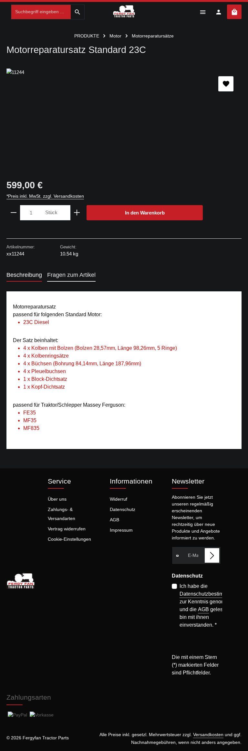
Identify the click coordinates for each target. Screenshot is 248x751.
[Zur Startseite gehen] (124, 11)
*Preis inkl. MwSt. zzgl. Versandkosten (45, 196)
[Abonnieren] (212, 555)
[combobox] (41, 12)
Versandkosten (208, 734)
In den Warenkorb (145, 212)
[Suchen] (78, 12)
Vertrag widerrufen (67, 528)
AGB (114, 519)
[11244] (123, 116)
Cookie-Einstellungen (69, 539)
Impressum (121, 530)
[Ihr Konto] (218, 12)
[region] (124, 116)
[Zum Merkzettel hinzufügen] (225, 83)
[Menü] (202, 12)
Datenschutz (122, 509)
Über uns (57, 499)
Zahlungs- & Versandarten (61, 514)
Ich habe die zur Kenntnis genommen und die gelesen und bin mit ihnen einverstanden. (211, 605)
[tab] (24, 275)
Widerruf (118, 499)
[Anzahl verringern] (13, 212)
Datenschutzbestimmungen (211, 594)
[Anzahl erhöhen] (77, 212)
